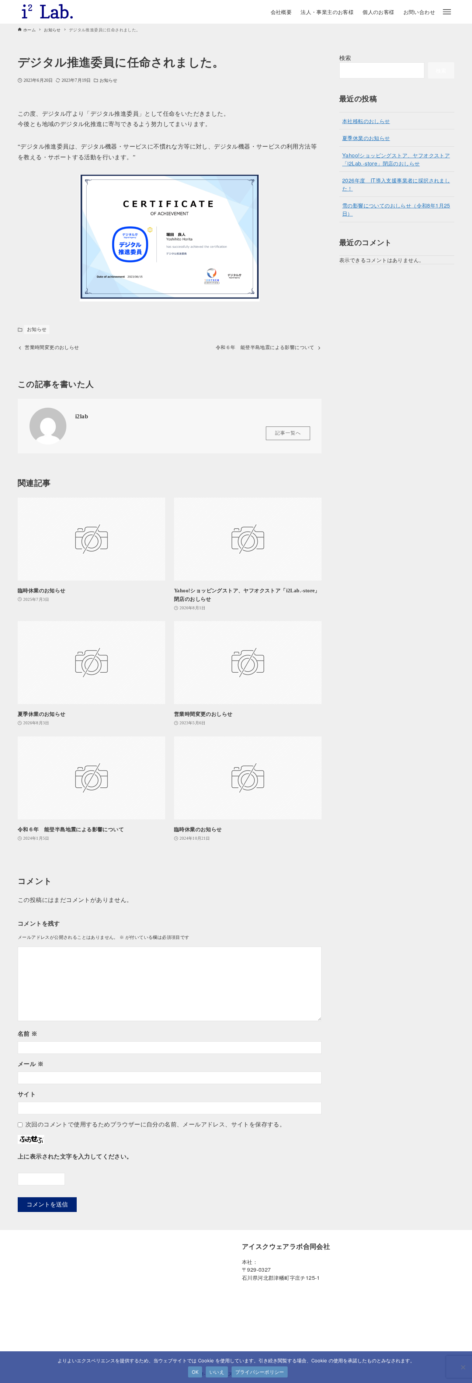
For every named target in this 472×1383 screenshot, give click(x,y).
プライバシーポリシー (259, 1372)
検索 (345, 57)
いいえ (216, 1372)
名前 (28, 1034)
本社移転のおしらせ (366, 121)
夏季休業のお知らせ (366, 138)
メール (31, 1064)
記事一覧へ (288, 433)
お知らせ (108, 80)
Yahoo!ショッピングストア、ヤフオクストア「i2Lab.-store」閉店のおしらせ (396, 159)
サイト (27, 1094)
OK (195, 1372)
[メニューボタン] (447, 11)
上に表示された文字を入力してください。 (75, 1156)
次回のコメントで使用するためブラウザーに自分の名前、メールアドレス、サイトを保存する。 (155, 1124)
